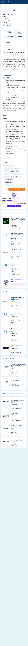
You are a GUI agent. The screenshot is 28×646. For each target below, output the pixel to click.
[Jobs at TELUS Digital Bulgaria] (14, 10)
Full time (9, 39)
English (4, 24)
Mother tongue (18, 352)
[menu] (25, 2)
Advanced (9, 25)
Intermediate (9, 24)
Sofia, (5, 18)
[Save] (7, 189)
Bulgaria (8, 18)
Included (9, 32)
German (4, 25)
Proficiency (17, 226)
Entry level (20, 37)
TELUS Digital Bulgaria (9, 20)
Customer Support (9, 184)
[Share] (4, 189)
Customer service (8, 168)
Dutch (12, 244)
